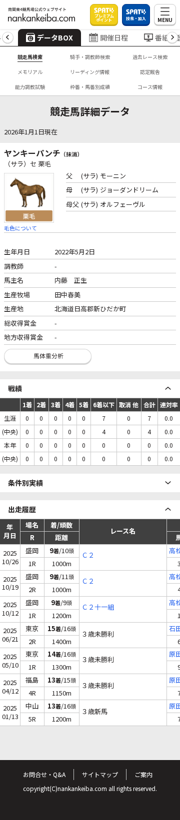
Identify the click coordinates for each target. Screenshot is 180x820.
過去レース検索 (150, 56)
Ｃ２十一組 (98, 607)
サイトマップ (100, 774)
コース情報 (150, 86)
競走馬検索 (30, 56)
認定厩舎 (150, 71)
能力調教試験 (30, 86)
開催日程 (114, 37)
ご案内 (143, 774)
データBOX (55, 37)
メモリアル (30, 71)
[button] (8, 37)
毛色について (20, 228)
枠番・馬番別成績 (90, 86)
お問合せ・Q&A (44, 774)
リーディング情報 (90, 71)
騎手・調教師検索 (90, 56)
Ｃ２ (88, 555)
